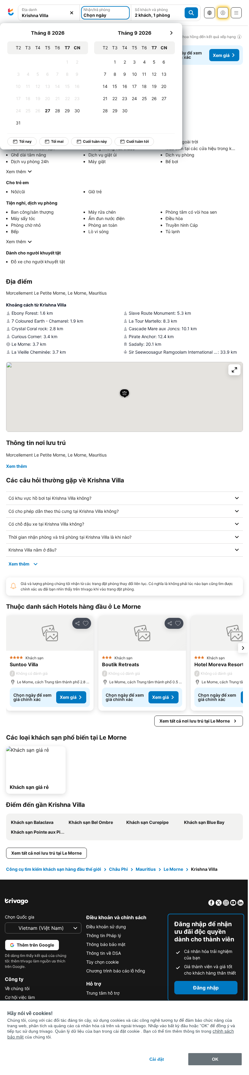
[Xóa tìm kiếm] (71, 13)
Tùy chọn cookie (101, 962)
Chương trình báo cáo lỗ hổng (114, 970)
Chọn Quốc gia (19, 916)
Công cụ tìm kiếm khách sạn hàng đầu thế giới (53, 869)
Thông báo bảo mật (104, 944)
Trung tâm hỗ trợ (101, 993)
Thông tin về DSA (102, 953)
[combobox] (49, 15)
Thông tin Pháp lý (102, 935)
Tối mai (57, 141)
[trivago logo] (11, 12)
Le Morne (173, 869)
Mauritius (146, 869)
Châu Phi (118, 869)
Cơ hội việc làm (20, 997)
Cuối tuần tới (137, 141)
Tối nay (25, 141)
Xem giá (221, 55)
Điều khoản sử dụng (104, 926)
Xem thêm (16, 171)
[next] (171, 33)
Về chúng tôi (17, 988)
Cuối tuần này (95, 141)
